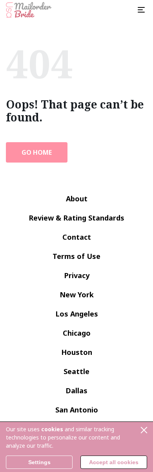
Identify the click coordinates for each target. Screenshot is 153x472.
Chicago (77, 333)
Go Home (37, 152)
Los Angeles (76, 313)
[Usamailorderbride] (28, 10)
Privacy (76, 275)
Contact (76, 237)
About (76, 198)
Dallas (76, 390)
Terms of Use (76, 256)
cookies (52, 429)
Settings (39, 462)
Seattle (76, 371)
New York (77, 294)
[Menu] (141, 10)
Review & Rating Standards (76, 217)
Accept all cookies (113, 462)
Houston (76, 352)
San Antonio (76, 409)
